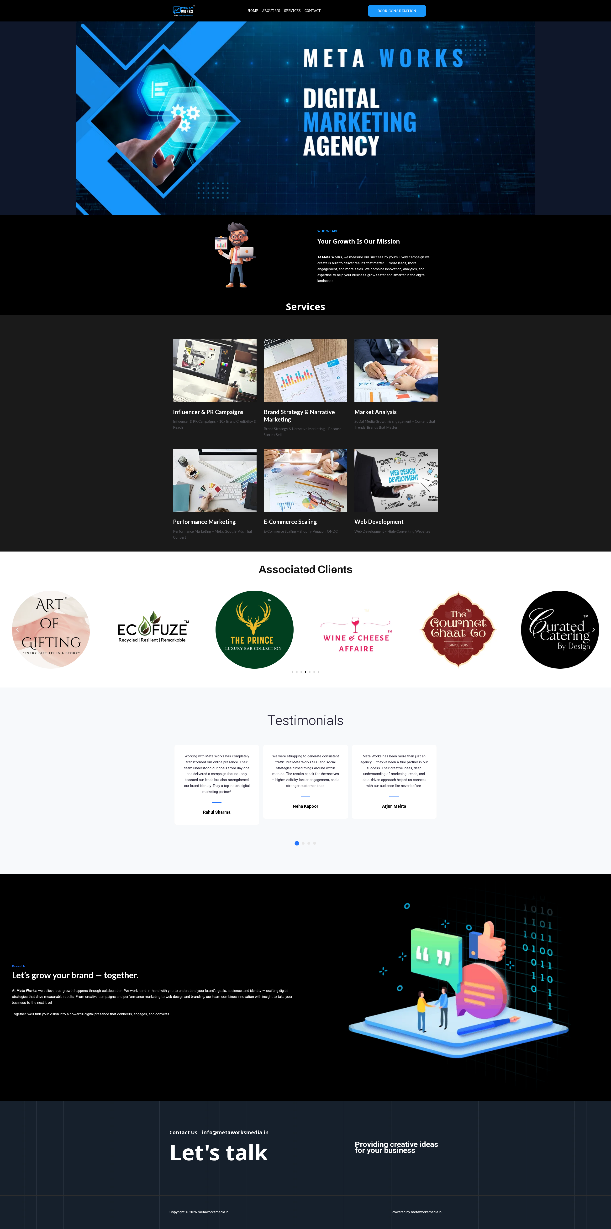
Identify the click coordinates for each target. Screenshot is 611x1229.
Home (253, 10)
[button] (17, 630)
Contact (313, 10)
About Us (271, 10)
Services (292, 10)
